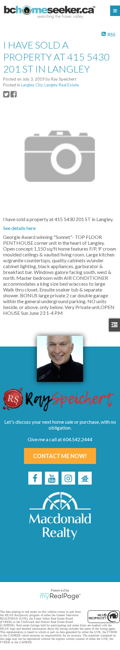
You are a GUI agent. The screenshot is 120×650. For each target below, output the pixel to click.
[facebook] (35, 478)
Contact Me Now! (60, 456)
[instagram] (68, 478)
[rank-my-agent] (85, 478)
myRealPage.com (60, 596)
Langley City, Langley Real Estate (50, 84)
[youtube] (51, 478)
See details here (19, 228)
